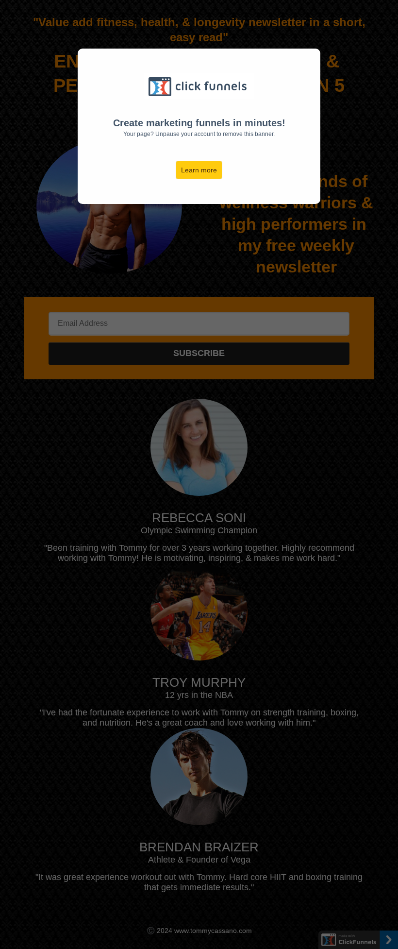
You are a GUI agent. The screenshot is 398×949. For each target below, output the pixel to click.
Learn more (199, 170)
